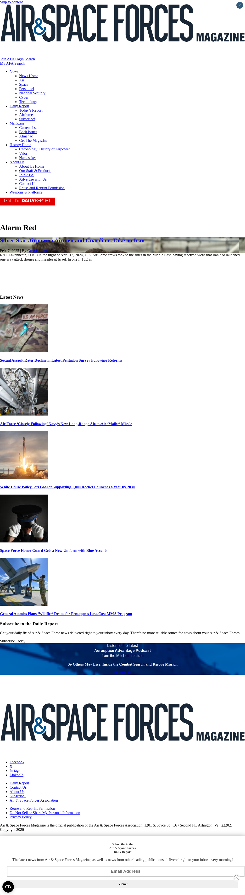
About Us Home (31, 166)
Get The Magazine (33, 140)
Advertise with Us (33, 179)
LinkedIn (16, 775)
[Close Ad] (236, 877)
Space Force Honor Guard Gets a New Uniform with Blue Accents (53, 550)
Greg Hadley (37, 251)
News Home (28, 76)
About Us (17, 162)
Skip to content (11, 2)
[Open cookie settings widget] (8, 887)
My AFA (6, 63)
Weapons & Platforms (26, 192)
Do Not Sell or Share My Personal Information (45, 813)
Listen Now (123, 672)
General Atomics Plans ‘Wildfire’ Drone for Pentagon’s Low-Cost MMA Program (66, 614)
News (14, 71)
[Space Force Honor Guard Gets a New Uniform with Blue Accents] (24, 541)
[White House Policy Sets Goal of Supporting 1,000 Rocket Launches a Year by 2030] (24, 478)
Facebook (17, 762)
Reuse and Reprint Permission (42, 188)
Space (23, 84)
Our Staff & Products (35, 171)
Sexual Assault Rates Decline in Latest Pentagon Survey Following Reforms (61, 360)
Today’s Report (30, 110)
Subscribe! (27, 119)
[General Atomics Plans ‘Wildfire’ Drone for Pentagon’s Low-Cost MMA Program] (24, 604)
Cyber (23, 97)
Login (19, 59)
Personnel (26, 89)
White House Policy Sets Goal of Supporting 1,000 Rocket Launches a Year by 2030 (67, 487)
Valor (23, 153)
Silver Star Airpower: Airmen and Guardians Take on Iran (72, 240)
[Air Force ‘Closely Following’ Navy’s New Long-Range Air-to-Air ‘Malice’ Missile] (24, 414)
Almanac (26, 136)
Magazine (17, 123)
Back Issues (28, 132)
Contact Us (27, 184)
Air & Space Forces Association (34, 800)
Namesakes (27, 158)
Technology (28, 102)
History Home (20, 145)
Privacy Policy (21, 817)
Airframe (26, 115)
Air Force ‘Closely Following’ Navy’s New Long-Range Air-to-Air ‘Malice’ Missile (66, 424)
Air (21, 80)
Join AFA (7, 59)
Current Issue (29, 127)
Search (30, 59)
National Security (32, 93)
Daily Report (19, 106)
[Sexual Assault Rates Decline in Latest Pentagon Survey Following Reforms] (24, 351)
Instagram (17, 771)
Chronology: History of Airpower (44, 149)
